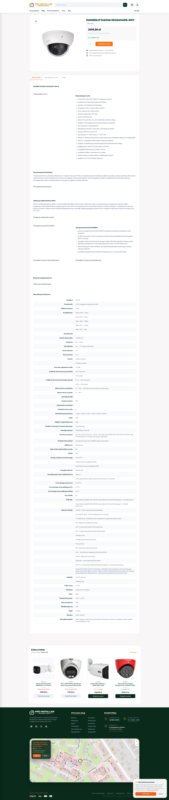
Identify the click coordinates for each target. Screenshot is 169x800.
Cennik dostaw (120, 793)
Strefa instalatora (53, 11)
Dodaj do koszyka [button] (98, 696)
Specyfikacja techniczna (51, 77)
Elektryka (73, 718)
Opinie (64, 77)
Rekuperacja (91, 729)
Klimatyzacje (74, 720)
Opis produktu (36, 77)
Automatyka (91, 718)
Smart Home (91, 723)
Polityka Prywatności (98, 793)
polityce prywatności (152, 790)
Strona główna (34, 11)
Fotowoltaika (75, 726)
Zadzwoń (37, 755)
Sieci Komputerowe (76, 729)
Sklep (43, 11)
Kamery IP (45, 652)
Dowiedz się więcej (43, 696)
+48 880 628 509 (114, 720)
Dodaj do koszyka (104, 44)
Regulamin (110, 793)
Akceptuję (145, 794)
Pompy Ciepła (92, 726)
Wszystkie (134, 652)
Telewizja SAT (92, 732)
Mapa (45, 755)
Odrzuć (160, 794)
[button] (36, 21)
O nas (63, 11)
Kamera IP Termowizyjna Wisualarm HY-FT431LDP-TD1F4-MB (125, 685)
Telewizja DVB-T (75, 732)
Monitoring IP (91, 720)
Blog (69, 11)
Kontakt (136, 11)
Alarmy (73, 723)
